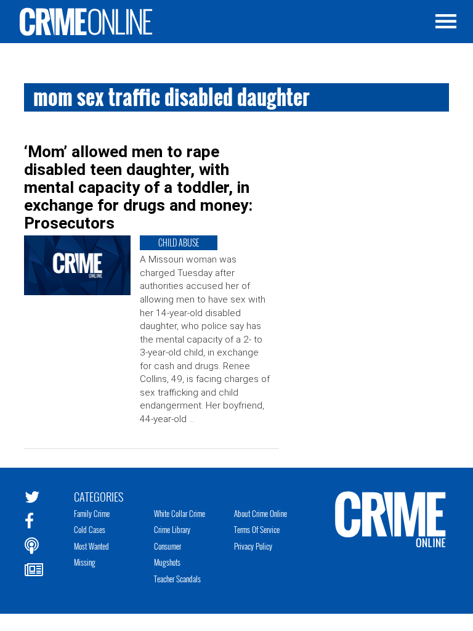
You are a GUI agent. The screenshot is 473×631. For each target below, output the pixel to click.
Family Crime (92, 513)
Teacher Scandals (177, 578)
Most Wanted (91, 546)
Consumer (167, 546)
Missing (84, 562)
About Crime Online (260, 513)
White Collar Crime (179, 513)
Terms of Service (257, 529)
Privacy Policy (253, 546)
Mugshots (167, 562)
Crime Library (172, 529)
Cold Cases (89, 529)
